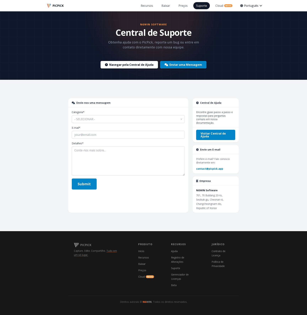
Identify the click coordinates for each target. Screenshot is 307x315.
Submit (84, 184)
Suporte (175, 268)
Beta (174, 285)
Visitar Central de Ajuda (213, 135)
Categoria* (78, 112)
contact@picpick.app (209, 168)
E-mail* (76, 127)
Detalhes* (78, 143)
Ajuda (174, 251)
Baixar (142, 264)
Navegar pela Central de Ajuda (131, 65)
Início (141, 251)
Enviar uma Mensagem (185, 65)
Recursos (143, 257)
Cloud (145, 276)
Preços (142, 270)
